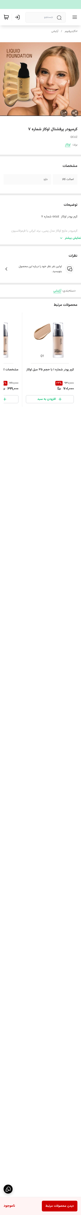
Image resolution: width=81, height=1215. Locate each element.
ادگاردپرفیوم (71, 31)
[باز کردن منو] (73, 17)
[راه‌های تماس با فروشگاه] (8, 1189)
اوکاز (67, 144)
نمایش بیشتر (73, 238)
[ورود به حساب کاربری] (18, 17)
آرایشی (54, 31)
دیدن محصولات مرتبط (59, 1206)
